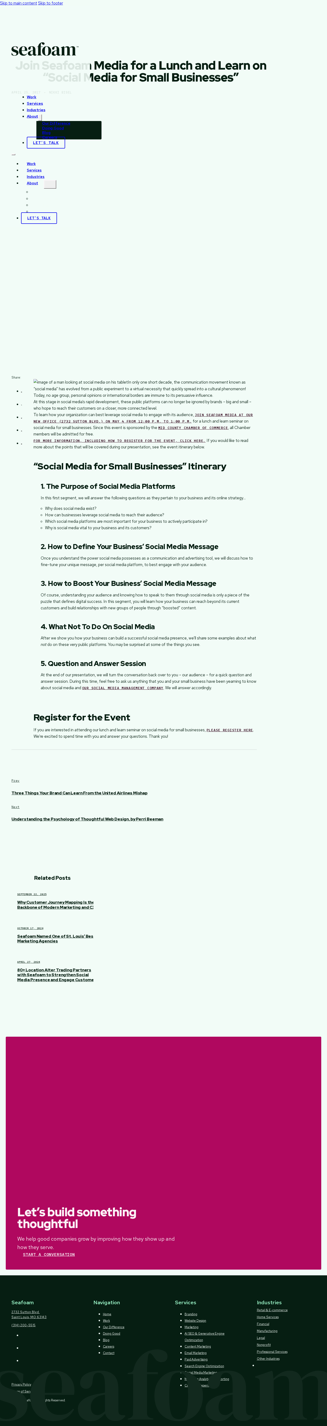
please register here (230, 730)
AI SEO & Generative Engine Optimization (205, 1337)
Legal (261, 1338)
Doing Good (51, 199)
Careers (48, 212)
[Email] (21, 442)
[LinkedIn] (21, 429)
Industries (36, 109)
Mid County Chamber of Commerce (193, 428)
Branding (191, 1314)
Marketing (191, 1327)
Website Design (195, 1321)
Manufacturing (267, 1331)
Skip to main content (18, 3)
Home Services (268, 1317)
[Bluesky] (21, 416)
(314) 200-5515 (23, 1325)
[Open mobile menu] (13, 154)
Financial (263, 1324)
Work (31, 96)
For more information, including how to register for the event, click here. (120, 441)
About (32, 116)
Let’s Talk (46, 142)
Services (35, 103)
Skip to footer (50, 3)
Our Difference (54, 192)
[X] (21, 403)
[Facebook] (21, 390)
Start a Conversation (49, 1254)
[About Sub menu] (40, 117)
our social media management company (123, 688)
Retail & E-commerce (272, 1310)
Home (107, 1314)
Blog (45, 205)
